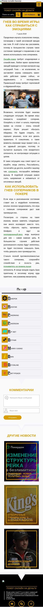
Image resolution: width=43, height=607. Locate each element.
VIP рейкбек (29, 15)
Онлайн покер (10, 59)
